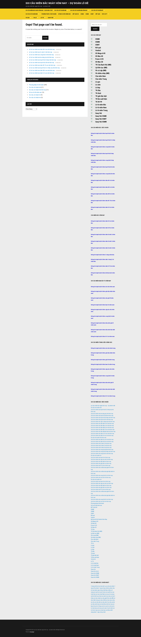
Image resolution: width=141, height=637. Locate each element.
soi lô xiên (110, 608)
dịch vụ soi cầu (106, 586)
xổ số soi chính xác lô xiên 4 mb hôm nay (101, 447)
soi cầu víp (108, 600)
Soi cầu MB (110, 598)
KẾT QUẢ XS (76, 14)
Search (95, 28)
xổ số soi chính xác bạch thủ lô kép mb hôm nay (42, 60)
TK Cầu (27, 17)
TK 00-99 (98, 102)
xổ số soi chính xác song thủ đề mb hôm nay (102, 449)
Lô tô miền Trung (101, 110)
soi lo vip (99, 608)
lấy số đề (108, 590)
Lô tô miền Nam (100, 107)
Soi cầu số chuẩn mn (32, 14)
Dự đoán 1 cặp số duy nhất (101, 588)
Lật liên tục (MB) (101, 68)
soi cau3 (96, 592)
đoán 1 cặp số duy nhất (100, 612)
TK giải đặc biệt (101, 96)
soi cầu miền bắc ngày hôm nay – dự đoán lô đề (57, 3)
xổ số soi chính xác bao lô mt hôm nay (100, 457)
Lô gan (97, 82)
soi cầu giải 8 (104, 598)
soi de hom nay (109, 604)
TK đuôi (98, 93)
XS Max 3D (99, 62)
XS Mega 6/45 (100, 53)
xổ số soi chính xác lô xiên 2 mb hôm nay (40, 52)
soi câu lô (104, 596)
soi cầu (108, 596)
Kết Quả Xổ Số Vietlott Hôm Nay (99, 519)
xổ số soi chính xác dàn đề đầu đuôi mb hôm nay (103, 431)
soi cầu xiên (98, 602)
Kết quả (98, 14)
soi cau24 (108, 592)
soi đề (107, 610)
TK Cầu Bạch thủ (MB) (103, 65)
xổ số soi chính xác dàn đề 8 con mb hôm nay (102, 427)
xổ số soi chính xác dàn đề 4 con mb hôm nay (42, 49)
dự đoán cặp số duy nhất (99, 590)
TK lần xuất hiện (101, 99)
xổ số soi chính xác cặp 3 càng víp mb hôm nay (103, 421)
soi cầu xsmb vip (95, 604)
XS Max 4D (99, 56)
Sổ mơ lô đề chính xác (64, 14)
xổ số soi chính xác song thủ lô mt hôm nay (102, 475)
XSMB (82, 14)
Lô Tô (42, 17)
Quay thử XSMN (101, 122)
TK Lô (35, 17)
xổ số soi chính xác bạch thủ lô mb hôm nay (102, 419)
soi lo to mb (109, 606)
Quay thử (50, 17)
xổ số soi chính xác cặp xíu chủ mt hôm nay (102, 459)
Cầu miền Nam (100, 76)
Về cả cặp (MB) (100, 70)
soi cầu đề (102, 604)
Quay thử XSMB (100, 116)
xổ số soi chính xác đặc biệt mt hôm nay (101, 461)
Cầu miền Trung (101, 79)
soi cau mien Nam (100, 594)
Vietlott (104, 14)
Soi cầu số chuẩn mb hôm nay (78, 10)
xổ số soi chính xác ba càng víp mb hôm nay (41, 57)
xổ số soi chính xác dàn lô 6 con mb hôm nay (102, 439)
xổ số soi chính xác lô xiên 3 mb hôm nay (101, 445)
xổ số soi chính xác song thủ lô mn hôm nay (102, 499)
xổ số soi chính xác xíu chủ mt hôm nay (101, 477)
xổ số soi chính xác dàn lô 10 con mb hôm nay (102, 433)
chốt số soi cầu (98, 586)
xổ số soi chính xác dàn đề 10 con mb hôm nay (42, 65)
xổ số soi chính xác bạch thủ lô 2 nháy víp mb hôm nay (44, 68)
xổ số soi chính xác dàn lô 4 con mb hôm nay (41, 73)
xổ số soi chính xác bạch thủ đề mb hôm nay (41, 62)
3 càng (92, 586)
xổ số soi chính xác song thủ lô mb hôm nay (41, 54)
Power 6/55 (99, 59)
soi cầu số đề (102, 600)
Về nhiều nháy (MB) (102, 73)
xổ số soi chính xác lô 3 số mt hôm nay (100, 465)
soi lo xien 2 (105, 608)
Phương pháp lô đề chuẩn (49, 14)
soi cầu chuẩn (97, 598)
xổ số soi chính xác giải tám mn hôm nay (101, 487)
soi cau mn (108, 594)
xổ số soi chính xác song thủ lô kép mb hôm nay (103, 451)
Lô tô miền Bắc (100, 105)
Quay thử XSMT (101, 119)
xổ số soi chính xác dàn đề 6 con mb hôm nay (42, 70)
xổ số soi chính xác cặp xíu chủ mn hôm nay (102, 483)
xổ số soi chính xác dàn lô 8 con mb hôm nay (102, 441)
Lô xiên (98, 85)
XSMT (92, 14)
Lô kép (97, 88)
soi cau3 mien (101, 592)
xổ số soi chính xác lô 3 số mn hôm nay (101, 489)
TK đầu (98, 90)
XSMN (87, 14)
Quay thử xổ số (95, 571)
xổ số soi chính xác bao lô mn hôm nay (100, 481)
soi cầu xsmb (111, 602)
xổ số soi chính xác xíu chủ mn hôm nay (101, 501)
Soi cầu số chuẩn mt (97, 10)
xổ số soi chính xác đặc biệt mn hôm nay (101, 485)
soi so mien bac (102, 610)
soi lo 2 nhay (98, 606)
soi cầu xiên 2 (104, 602)
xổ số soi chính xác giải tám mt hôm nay (101, 463)
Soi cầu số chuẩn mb (60, 10)
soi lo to (103, 606)
